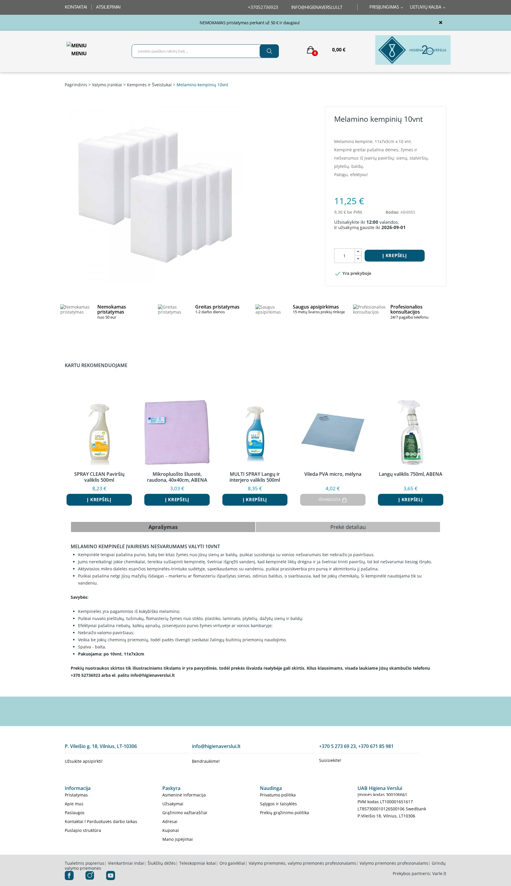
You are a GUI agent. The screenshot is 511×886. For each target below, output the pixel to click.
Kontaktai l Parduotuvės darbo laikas (101, 821)
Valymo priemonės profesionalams (394, 863)
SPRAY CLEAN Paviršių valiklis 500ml (99, 477)
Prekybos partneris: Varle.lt (419, 873)
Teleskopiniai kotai (197, 863)
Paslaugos (75, 812)
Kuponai (170, 830)
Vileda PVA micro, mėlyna (332, 474)
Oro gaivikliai (232, 863)
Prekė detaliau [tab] (348, 526)
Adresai (169, 821)
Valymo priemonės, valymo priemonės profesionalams (302, 863)
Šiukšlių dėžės (162, 863)
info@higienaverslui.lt (316, 7)
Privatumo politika (278, 795)
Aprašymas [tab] (163, 526)
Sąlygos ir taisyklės (278, 804)
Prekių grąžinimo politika (284, 812)
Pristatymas (76, 795)
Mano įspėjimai (177, 839)
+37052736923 (263, 7)
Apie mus (74, 804)
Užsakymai (172, 804)
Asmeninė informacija (184, 795)
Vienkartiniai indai (126, 863)
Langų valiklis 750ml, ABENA (410, 474)
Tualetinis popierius (84, 863)
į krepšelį (394, 255)
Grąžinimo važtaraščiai (184, 812)
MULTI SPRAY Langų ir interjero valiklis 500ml (254, 477)
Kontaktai (76, 7)
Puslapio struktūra (83, 830)
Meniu (79, 53)
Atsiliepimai (108, 7)
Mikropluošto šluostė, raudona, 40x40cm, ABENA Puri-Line (177, 477)
